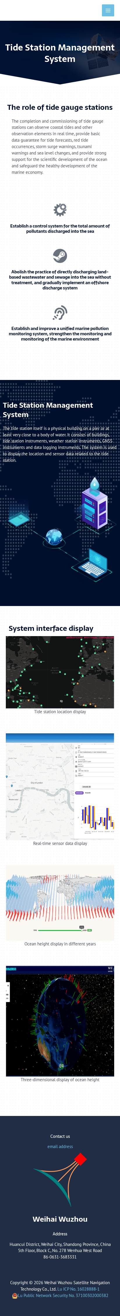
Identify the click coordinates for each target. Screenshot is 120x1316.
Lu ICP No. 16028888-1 (78, 1289)
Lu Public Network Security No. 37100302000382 (63, 1295)
